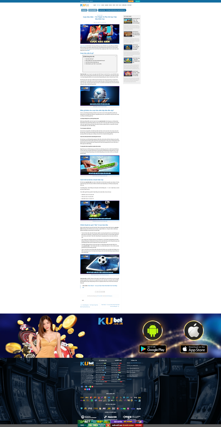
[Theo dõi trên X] (118, 1)
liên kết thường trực (109, 295)
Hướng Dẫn (124, 5)
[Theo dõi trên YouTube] (85, 389)
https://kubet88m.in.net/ (136, 362)
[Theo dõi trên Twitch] (126, 1)
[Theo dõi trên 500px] (125, 1)
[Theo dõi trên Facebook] (117, 1)
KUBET (95, 5)
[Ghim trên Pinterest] (102, 292)
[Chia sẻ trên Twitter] (98, 292)
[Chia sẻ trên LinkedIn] (104, 292)
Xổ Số (117, 5)
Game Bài (106, 5)
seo (105, 22)
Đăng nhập (138, 1)
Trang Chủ (84, 10)
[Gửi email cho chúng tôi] (88, 387)
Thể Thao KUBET (92, 10)
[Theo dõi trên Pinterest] (92, 387)
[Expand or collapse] (115, 57)
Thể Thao (98, 5)
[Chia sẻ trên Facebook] (96, 292)
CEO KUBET (129, 379)
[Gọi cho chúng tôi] (90, 387)
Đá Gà (120, 5)
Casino (102, 5)
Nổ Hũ (114, 5)
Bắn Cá (110, 5)
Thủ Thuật (129, 5)
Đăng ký (130, 1)
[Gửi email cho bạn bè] (100, 292)
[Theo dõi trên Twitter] (119, 1)
